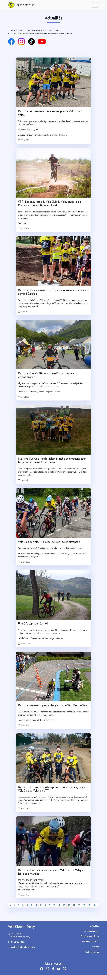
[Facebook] (13, 41)
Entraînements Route (90, 936)
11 (59, 905)
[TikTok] (33, 41)
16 (84, 905)
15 (79, 905)
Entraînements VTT (90, 941)
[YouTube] (43, 41)
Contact (95, 946)
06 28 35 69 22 (18, 942)
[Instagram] (23, 41)
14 (74, 905)
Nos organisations (91, 931)
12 (64, 905)
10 (54, 905)
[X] (65, 968)
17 (89, 905)
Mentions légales (92, 952)
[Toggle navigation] (95, 5)
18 (94, 905)
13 (69, 905)
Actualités (94, 926)
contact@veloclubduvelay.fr (23, 947)
